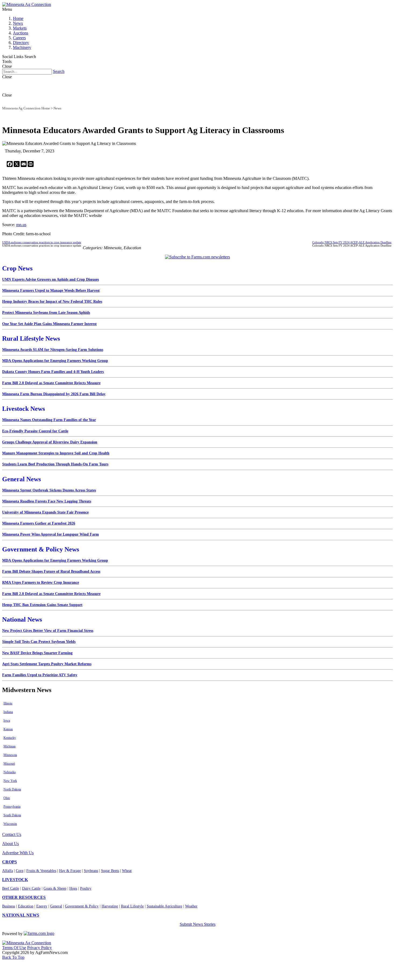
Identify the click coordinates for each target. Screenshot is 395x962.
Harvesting (110, 906)
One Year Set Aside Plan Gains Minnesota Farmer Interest (49, 324)
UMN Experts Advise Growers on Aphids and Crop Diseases (50, 279)
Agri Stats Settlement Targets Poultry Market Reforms (46, 664)
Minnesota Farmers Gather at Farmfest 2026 (38, 523)
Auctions (20, 33)
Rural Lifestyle (132, 906)
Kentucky (9, 738)
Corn (19, 871)
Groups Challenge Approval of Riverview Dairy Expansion (49, 442)
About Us (10, 843)
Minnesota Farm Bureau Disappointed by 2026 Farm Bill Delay (54, 394)
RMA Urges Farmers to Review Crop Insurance (40, 582)
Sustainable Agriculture (164, 906)
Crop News (17, 268)
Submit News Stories (198, 924)
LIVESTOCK (15, 879)
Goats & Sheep (55, 888)
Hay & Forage (70, 871)
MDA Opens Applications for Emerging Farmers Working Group (55, 361)
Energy (41, 906)
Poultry (85, 888)
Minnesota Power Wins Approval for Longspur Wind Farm (50, 534)
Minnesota (10, 755)
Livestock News (23, 408)
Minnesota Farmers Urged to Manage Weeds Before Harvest (51, 290)
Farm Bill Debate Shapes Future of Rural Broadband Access (51, 571)
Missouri (9, 763)
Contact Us (11, 834)
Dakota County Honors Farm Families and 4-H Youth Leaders (53, 372)
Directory (21, 42)
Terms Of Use (14, 947)
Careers (19, 37)
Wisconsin (10, 824)
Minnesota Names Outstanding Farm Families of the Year (49, 420)
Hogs (73, 888)
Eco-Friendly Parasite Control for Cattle (35, 431)
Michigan (9, 746)
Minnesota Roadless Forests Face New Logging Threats (46, 501)
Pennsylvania (11, 806)
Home (18, 18)
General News (21, 479)
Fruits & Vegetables (41, 871)
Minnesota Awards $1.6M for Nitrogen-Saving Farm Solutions (52, 350)
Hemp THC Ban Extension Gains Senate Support (42, 605)
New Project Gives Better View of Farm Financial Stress (47, 631)
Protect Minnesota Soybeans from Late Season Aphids (46, 313)
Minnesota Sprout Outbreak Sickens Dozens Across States (49, 490)
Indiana (8, 712)
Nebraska (9, 772)
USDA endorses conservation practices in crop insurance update (41, 242)
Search (58, 71)
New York (10, 781)
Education (25, 906)
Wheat (127, 871)
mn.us (21, 224)
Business (8, 906)
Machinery (22, 47)
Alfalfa (7, 871)
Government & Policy (82, 906)
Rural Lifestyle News (31, 338)
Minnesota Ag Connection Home (26, 108)
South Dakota (12, 815)
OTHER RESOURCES (24, 897)
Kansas (8, 729)
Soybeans (91, 871)
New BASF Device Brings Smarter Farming (37, 653)
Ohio (6, 798)
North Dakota (12, 789)
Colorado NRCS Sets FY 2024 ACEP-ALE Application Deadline (352, 242)
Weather (191, 906)
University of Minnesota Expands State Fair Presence (45, 512)
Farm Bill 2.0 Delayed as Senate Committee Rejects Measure (51, 383)
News (18, 23)
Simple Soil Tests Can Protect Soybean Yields (39, 642)
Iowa (6, 720)
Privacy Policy (39, 947)
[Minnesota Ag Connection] (26, 4)
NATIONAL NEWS (20, 915)
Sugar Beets (110, 871)
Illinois (7, 703)
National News (22, 619)
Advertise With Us (18, 852)
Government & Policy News (40, 549)
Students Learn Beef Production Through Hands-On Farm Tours (55, 464)
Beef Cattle (10, 888)
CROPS (9, 862)
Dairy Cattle (31, 888)
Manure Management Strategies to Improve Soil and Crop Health (55, 453)
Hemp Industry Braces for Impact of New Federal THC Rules (52, 302)
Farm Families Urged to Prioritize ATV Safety (39, 675)
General (56, 906)
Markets (20, 28)
